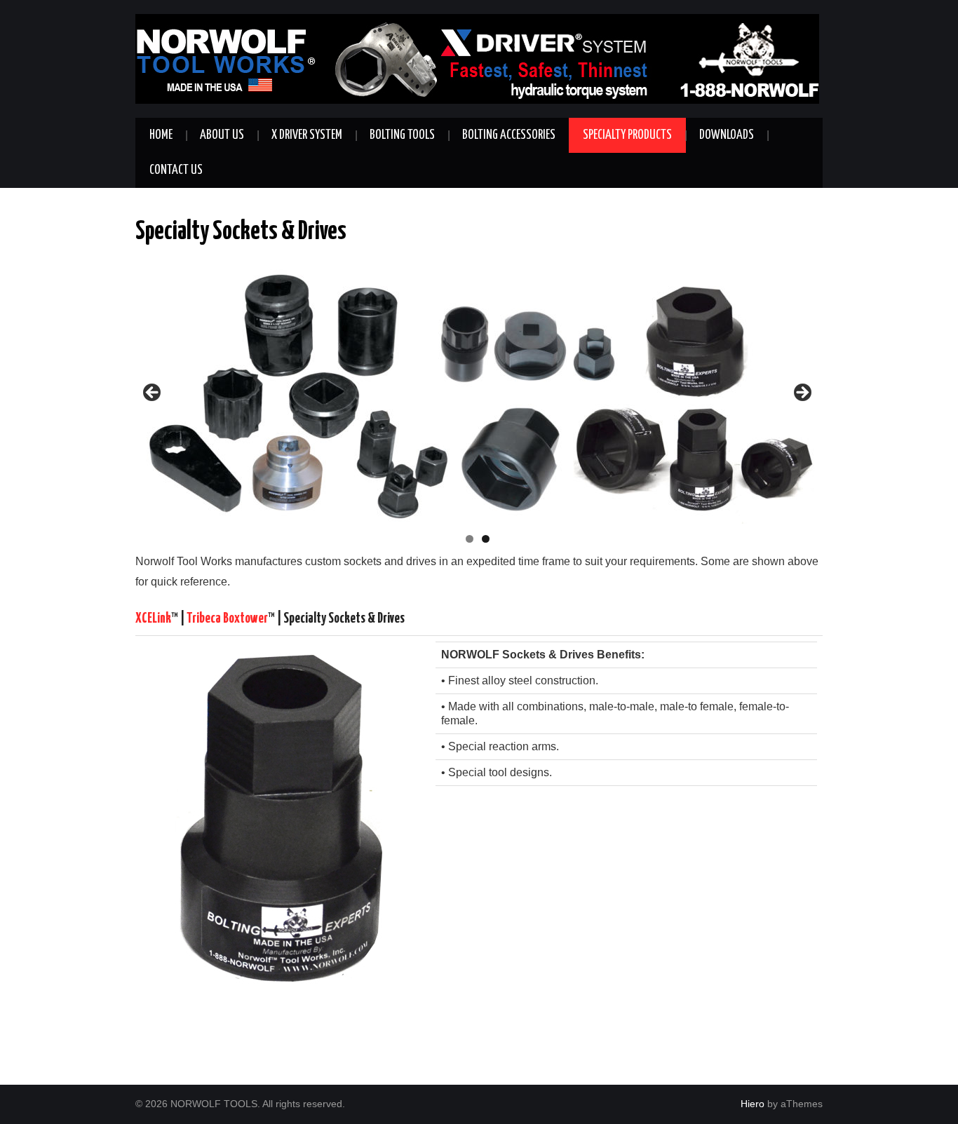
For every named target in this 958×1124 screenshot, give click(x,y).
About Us (222, 135)
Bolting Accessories (508, 135)
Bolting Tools (402, 135)
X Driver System (306, 135)
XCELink (153, 618)
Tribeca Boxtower (227, 618)
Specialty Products (627, 135)
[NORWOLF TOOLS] (477, 58)
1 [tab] (469, 539)
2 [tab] (486, 539)
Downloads (726, 135)
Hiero (752, 1103)
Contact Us (176, 170)
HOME (161, 135)
